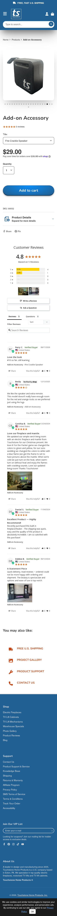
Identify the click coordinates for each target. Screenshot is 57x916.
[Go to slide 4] (12, 104)
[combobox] (28, 140)
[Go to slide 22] (28, 107)
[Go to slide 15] (37, 104)
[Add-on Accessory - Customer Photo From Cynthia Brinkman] (23, 291)
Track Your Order (11, 803)
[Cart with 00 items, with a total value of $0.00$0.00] (52, 14)
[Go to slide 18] (44, 104)
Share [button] (13, 371)
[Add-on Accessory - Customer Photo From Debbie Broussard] (34, 291)
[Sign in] (47, 14)
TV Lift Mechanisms (13, 721)
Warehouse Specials (13, 726)
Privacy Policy (10, 789)
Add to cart (28, 190)
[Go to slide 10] (26, 104)
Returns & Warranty (13, 780)
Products (16, 39)
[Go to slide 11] (28, 104)
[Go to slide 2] (7, 104)
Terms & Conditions (13, 798)
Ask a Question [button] (30, 307)
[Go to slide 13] (33, 104)
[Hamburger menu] (5, 14)
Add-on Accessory (15, 364)
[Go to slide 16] (40, 104)
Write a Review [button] (30, 301)
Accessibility (9, 808)
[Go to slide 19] (47, 104)
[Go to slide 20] (49, 104)
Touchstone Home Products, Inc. (32, 895)
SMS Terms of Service (14, 794)
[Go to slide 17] (42, 104)
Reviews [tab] (12, 316)
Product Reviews (11, 735)
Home (5, 39)
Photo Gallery (10, 730)
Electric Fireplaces (12, 712)
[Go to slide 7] (19, 104)
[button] (43, 371)
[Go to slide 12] (30, 104)
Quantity (7, 163)
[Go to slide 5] (14, 104)
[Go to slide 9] (23, 104)
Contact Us (8, 761)
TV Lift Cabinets (11, 716)
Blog (5, 740)
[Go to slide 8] (21, 104)
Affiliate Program (11, 784)
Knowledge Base (11, 770)
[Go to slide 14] (35, 104)
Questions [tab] (30, 316)
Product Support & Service (16, 766)
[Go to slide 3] (9, 104)
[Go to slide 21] (51, 104)
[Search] (51, 24)
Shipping (7, 775)
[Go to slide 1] (5, 104)
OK (32, 911)
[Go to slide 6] (16, 104)
